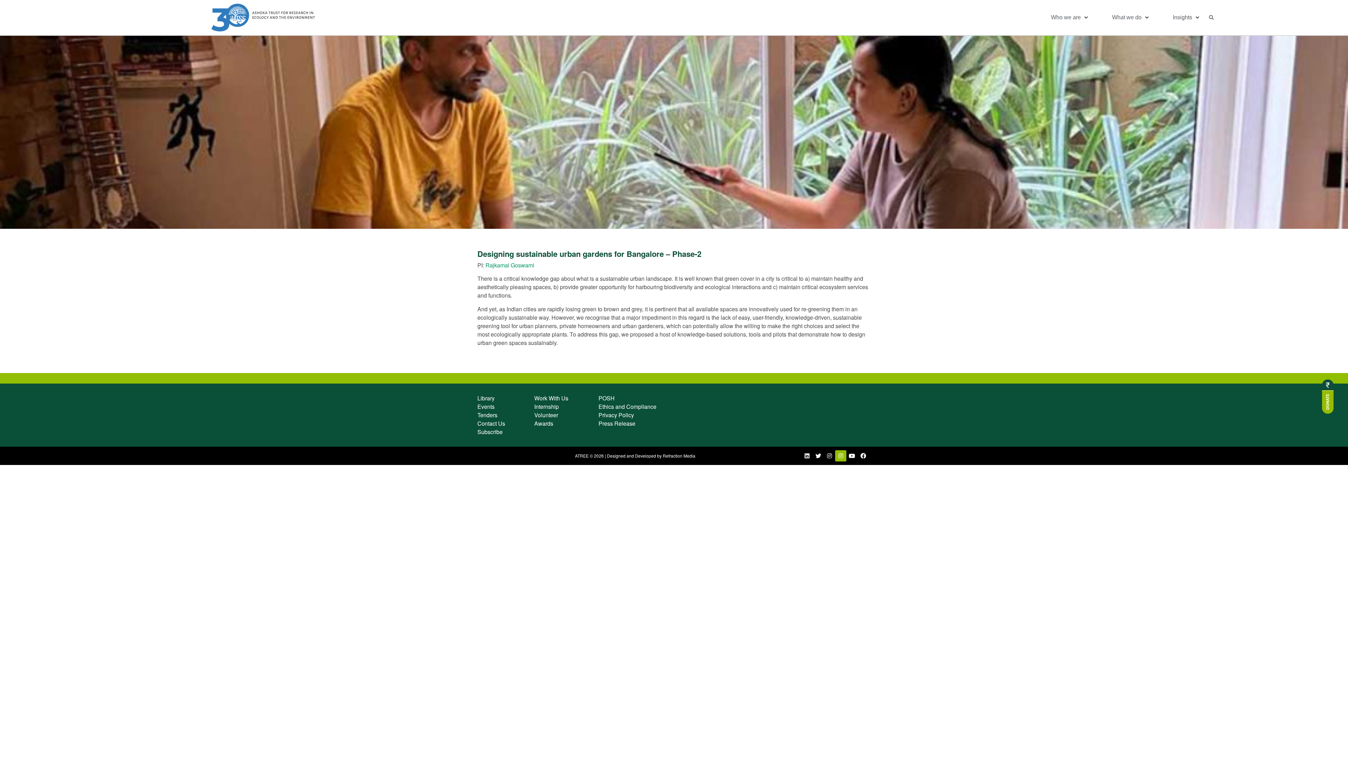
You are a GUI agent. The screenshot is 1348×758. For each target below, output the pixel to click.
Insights (1182, 17)
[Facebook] (863, 455)
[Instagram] (829, 455)
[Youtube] (852, 455)
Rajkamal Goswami (509, 265)
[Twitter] (818, 455)
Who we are (1066, 17)
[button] (1211, 18)
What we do (1127, 17)
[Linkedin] (807, 455)
